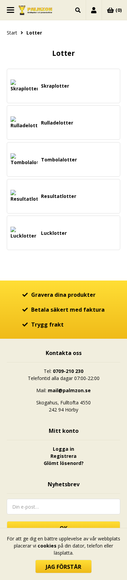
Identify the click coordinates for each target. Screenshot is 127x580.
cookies (47, 545)
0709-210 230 (68, 371)
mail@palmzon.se (69, 390)
